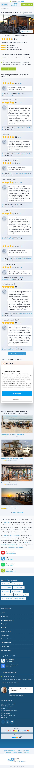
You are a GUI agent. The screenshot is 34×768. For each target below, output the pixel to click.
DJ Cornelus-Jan (21, 348)
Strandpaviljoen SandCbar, (11, 507)
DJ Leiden (6, 591)
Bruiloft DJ (4, 616)
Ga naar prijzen (6, 650)
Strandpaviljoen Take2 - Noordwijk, (12, 458)
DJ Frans (19, 173)
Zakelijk (3, 628)
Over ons (26, 752)
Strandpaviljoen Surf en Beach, (12, 434)
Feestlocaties (5, 635)
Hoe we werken (6, 643)
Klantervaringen (6, 631)
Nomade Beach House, (9, 483)
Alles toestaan (17, 393)
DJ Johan (19, 258)
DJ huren (6, 522)
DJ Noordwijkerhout (22, 595)
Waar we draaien (6, 639)
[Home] (14, 4)
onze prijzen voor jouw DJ (16, 547)
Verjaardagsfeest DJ (7, 620)
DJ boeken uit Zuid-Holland (12, 535)
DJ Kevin (21, 277)
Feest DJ (3, 624)
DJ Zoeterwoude (20, 598)
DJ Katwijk (7, 584)
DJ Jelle (20, 237)
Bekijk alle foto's (27, 31)
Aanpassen (16, 399)
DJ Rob (19, 128)
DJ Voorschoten (8, 595)
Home (3, 613)
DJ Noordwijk (7, 587)
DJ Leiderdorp (8, 598)
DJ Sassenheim (18, 591)
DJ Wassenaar (20, 587)
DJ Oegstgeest (18, 584)
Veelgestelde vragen (17, 752)
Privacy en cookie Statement (23, 750)
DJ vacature (8, 752)
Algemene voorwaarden (9, 750)
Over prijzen (5, 646)
